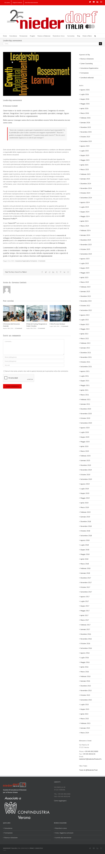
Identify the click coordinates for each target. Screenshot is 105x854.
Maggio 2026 (85, 104)
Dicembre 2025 (85, 127)
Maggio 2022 (85, 329)
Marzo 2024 (84, 226)
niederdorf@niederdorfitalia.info (90, 759)
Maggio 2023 (85, 273)
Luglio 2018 (84, 545)
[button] (95, 36)
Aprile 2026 (84, 108)
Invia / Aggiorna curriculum (64, 833)
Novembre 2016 (86, 639)
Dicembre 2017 (85, 578)
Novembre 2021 (86, 357)
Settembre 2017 (86, 592)
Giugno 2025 (84, 155)
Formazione (33, 261)
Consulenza (8, 828)
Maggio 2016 (85, 662)
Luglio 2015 (84, 704)
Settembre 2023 (86, 254)
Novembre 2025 (86, 132)
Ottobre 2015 (85, 695)
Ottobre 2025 (85, 137)
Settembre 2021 (86, 366)
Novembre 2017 (86, 582)
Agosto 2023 (85, 259)
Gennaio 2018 (85, 573)
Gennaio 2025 (85, 179)
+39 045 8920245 (89, 754)
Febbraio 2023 (85, 287)
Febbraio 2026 (85, 118)
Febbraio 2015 (85, 723)
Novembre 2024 (86, 188)
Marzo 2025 (84, 169)
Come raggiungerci (60, 801)
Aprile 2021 (84, 390)
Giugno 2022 (84, 324)
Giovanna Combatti (19, 282)
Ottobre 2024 (85, 193)
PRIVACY (32, 848)
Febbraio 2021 (85, 399)
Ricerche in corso (61, 828)
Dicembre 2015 (85, 686)
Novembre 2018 (86, 526)
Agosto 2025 (85, 146)
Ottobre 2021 (85, 362)
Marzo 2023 (84, 282)
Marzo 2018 (84, 564)
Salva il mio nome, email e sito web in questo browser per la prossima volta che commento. (36, 371)
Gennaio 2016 (85, 681)
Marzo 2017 (84, 620)
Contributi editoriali (87, 78)
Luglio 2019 (84, 489)
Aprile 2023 (84, 277)
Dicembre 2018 (85, 521)
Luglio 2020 (84, 432)
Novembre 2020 (86, 413)
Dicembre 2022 (85, 296)
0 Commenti (41, 261)
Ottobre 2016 (85, 643)
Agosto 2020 (85, 428)
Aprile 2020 (84, 446)
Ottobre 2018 (85, 531)
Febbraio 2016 (85, 676)
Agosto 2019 (85, 484)
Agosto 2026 (85, 90)
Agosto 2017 (85, 596)
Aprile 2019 (84, 503)
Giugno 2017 (84, 606)
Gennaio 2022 (85, 348)
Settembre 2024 (86, 198)
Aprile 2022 (84, 334)
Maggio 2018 (85, 554)
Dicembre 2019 (85, 465)
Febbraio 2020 (85, 456)
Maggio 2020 (85, 442)
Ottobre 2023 (85, 249)
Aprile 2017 (84, 615)
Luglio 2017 (84, 601)
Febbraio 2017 (85, 625)
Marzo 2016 (84, 672)
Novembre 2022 (86, 301)
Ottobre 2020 (85, 418)
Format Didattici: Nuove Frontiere (35, 324)
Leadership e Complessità (10, 324)
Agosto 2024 (85, 202)
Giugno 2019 (84, 493)
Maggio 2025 (85, 160)
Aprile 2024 (84, 221)
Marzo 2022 (84, 338)
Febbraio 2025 (85, 174)
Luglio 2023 (84, 263)
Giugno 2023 (84, 268)
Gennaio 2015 (85, 728)
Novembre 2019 (86, 470)
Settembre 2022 (86, 310)
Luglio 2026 (84, 94)
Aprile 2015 (84, 714)
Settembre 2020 (86, 423)
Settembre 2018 (86, 535)
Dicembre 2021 (85, 352)
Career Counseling (86, 63)
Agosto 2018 (85, 540)
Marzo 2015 (84, 718)
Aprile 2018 (84, 559)
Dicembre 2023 (85, 240)
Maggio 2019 (85, 498)
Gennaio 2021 (85, 404)
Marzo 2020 (84, 451)
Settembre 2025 (86, 141)
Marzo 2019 (84, 507)
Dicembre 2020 (85, 409)
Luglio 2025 (84, 151)
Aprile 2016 (84, 667)
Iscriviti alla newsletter (63, 838)
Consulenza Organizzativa (22, 261)
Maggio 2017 (85, 611)
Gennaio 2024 (85, 235)
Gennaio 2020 (85, 460)
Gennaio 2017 (85, 629)
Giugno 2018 (84, 550)
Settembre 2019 (86, 479)
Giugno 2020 (84, 437)
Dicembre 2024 (85, 183)
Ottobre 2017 (85, 587)
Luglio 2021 (84, 376)
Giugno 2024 (84, 212)
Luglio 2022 (84, 320)
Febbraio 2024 (85, 230)
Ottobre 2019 (85, 474)
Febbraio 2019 (85, 512)
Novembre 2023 (86, 244)
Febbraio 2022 (85, 343)
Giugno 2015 (84, 709)
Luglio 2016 (84, 657)
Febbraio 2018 (85, 568)
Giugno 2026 (84, 99)
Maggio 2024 (85, 216)
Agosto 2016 (85, 653)
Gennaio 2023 (85, 291)
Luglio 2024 (84, 207)
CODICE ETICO (39, 848)
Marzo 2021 (84, 395)
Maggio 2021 (85, 385)
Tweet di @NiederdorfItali (88, 770)
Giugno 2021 (84, 381)
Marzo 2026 (84, 113)
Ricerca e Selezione (87, 59)
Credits (4, 850)
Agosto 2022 (85, 315)
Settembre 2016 (86, 648)
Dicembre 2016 (85, 634)
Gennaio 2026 (85, 122)
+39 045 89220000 (91, 751)
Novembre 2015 (86, 690)
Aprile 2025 (84, 165)
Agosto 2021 (85, 371)
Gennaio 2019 (85, 517)
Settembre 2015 (86, 700)
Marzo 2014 (84, 733)
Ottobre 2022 (85, 305)
